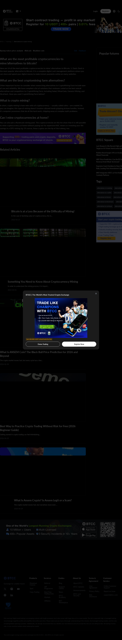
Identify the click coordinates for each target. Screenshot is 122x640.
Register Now (79, 344)
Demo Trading (39, 343)
